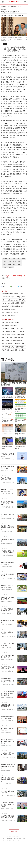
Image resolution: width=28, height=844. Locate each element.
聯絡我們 (9, 836)
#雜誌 (18, 258)
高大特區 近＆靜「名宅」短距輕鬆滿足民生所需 (20, 397)
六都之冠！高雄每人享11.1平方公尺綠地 (13, 331)
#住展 (13, 258)
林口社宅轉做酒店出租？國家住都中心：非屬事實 (7, 741)
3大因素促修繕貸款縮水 (7, 433)
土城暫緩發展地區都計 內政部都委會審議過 (13, 297)
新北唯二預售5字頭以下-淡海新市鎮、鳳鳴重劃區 (7, 503)
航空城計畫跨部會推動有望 (9, 309)
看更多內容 (14, 831)
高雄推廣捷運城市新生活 (8, 315)
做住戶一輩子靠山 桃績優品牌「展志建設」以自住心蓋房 (7, 409)
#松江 (14, 264)
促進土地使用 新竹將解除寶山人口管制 (12, 306)
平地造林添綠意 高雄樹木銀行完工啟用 (12, 328)
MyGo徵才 (18, 836)
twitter (20, 286)
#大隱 (4, 267)
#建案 (23, 258)
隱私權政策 (9, 838)
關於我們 (13, 836)
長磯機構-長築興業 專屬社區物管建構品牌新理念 (8, 766)
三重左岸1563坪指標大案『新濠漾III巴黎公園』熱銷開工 (7, 693)
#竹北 (14, 261)
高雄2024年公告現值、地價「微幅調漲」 (13, 337)
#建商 (4, 261)
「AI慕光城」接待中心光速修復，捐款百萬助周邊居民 (7, 804)
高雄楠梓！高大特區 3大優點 (10, 325)
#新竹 (9, 261)
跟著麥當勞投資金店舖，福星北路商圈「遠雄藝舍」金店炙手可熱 (7, 680)
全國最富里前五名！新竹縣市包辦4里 (12, 340)
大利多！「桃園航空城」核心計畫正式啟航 (13, 300)
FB (4, 286)
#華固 (4, 264)
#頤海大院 (11, 267)
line (12, 286)
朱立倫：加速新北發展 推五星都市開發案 (13, 303)
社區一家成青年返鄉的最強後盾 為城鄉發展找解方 (7, 779)
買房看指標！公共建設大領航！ (10, 322)
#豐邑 (19, 261)
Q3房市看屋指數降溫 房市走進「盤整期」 (13, 293)
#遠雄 (19, 264)
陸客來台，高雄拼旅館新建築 (10, 312)
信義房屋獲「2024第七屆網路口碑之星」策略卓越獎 (7, 455)
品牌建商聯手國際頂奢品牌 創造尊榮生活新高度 (7, 527)
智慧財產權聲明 (22, 838)
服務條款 (4, 838)
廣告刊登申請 (15, 838)
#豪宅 (9, 264)
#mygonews (6, 258)
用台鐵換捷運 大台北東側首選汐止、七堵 (11, 6)
